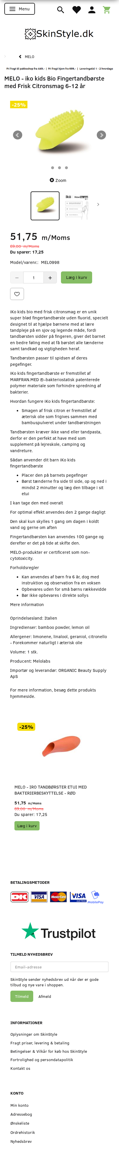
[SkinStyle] (59, 33)
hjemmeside (22, 696)
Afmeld (44, 996)
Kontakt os (20, 1068)
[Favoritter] (76, 9)
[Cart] (106, 9)
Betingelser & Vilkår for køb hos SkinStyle (48, 1051)
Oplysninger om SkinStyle (33, 1034)
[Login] (92, 9)
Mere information (27, 604)
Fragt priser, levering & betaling (39, 1043)
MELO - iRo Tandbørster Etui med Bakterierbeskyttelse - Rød (50, 790)
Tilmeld (22, 996)
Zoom (60, 180)
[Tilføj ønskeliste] (17, 294)
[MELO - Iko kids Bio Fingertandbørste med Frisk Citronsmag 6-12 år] (59, 135)
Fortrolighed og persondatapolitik (41, 1059)
